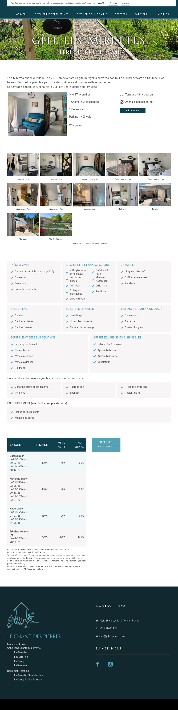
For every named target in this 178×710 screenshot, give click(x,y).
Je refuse (126, 3)
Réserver (121, 14)
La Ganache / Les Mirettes (28, 675)
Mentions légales (16, 644)
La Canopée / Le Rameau (28, 679)
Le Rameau (20, 665)
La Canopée (20, 661)
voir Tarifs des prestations (49, 403)
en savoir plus (96, 3)
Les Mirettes (21, 656)
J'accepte (113, 3)
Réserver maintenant (106, 444)
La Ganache (20, 652)
